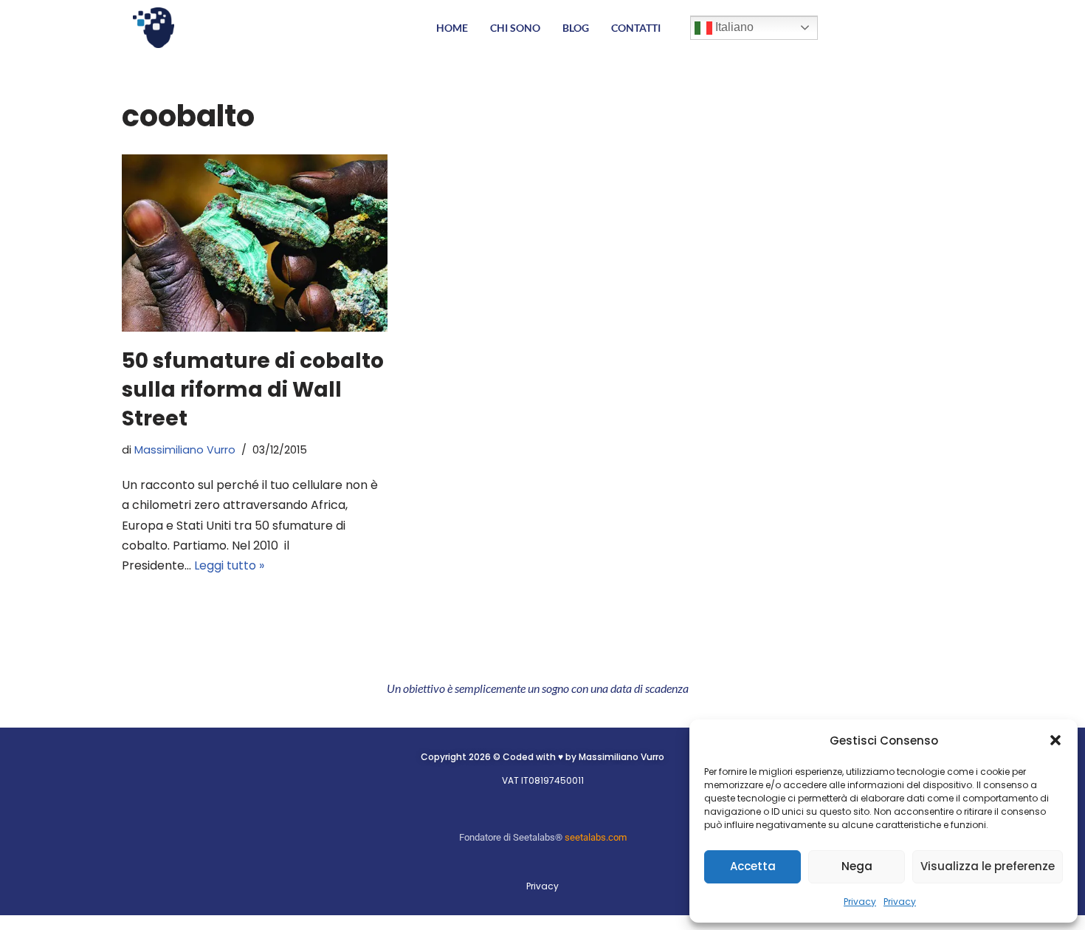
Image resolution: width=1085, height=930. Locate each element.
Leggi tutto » (229, 565)
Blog (575, 27)
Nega (856, 866)
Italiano (733, 27)
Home (452, 27)
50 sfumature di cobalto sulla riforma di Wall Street (253, 389)
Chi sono (515, 27)
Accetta (753, 866)
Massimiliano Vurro (184, 449)
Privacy (860, 901)
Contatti (636, 27)
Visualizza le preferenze (987, 866)
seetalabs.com (596, 837)
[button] (1055, 740)
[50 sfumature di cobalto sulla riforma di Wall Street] (255, 243)
